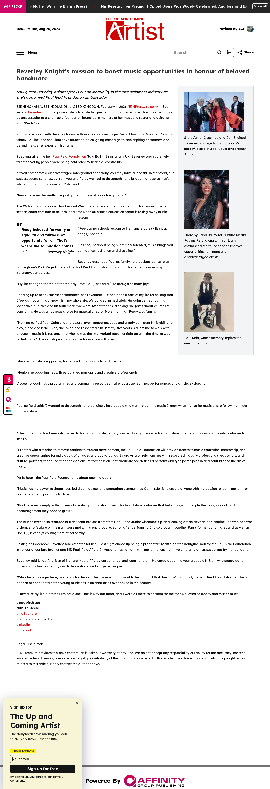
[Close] (77, 703)
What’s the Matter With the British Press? (50, 6)
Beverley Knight (40, 112)
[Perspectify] (8, 389)
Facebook (24, 630)
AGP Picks (13, 6)
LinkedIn (23, 625)
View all (260, 6)
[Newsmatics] (8, 409)
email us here (26, 614)
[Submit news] (8, 380)
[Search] (219, 52)
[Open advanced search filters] (229, 52)
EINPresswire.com (143, 107)
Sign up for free (42, 768)
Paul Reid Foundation (69, 156)
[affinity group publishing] (8, 399)
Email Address (23, 751)
